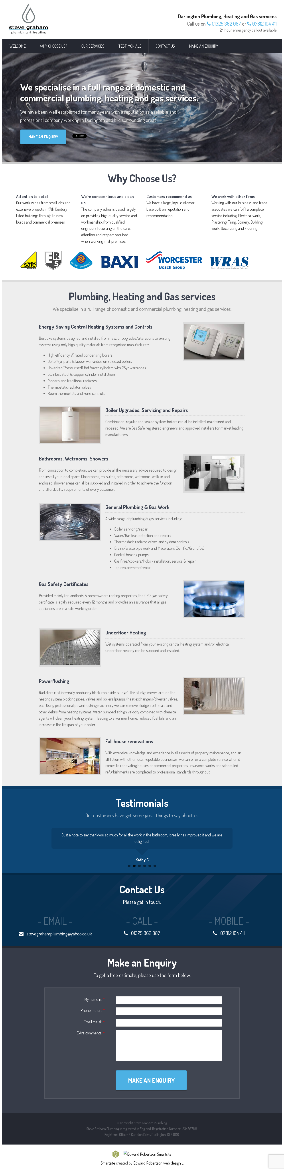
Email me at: (94, 1021)
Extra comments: (91, 1032)
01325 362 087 (226, 23)
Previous (30, 844)
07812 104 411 (264, 23)
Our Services (92, 46)
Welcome (18, 46)
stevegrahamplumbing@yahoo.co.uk (59, 934)
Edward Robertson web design (157, 1163)
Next (253, 844)
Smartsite (108, 1163)
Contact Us (165, 46)
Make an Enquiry (203, 46)
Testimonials (130, 46)
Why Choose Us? (53, 46)
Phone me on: (93, 1010)
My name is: (94, 999)
